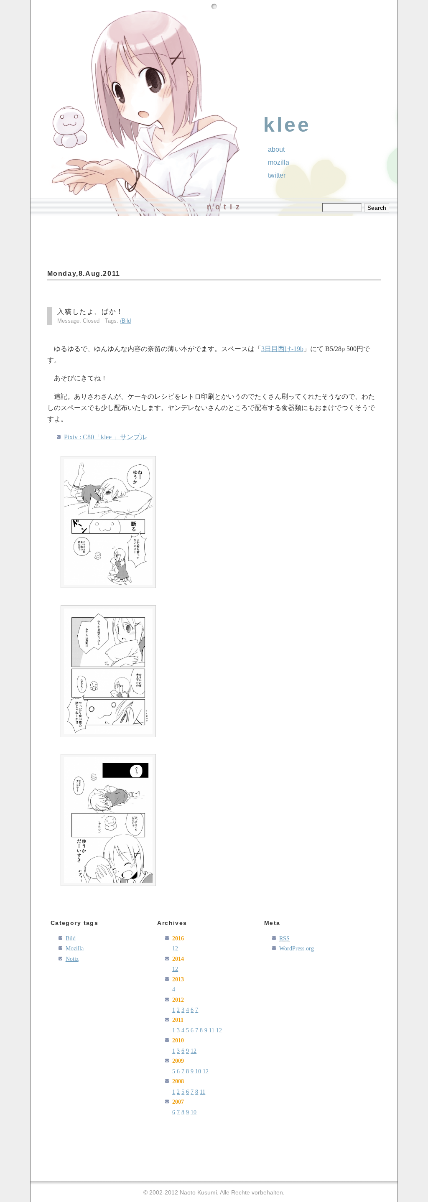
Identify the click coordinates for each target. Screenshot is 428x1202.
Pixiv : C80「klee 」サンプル (105, 437)
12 (175, 948)
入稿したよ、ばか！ (90, 311)
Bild (126, 321)
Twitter (276, 175)
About (276, 149)
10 (198, 1071)
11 (211, 1030)
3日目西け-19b (282, 348)
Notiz (72, 958)
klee (287, 125)
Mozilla (278, 162)
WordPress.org (296, 948)
